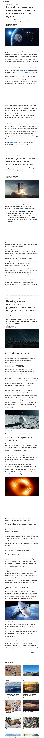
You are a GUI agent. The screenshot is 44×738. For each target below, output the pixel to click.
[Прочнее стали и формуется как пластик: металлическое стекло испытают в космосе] (31, 725)
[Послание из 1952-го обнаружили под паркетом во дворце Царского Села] (13, 673)
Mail (1, 737)
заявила (20, 51)
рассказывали (13, 142)
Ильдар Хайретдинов (13, 176)
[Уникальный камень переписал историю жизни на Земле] (31, 690)
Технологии (16, 4)
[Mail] (3, 1)
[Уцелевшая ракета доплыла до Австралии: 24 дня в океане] (13, 690)
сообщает (21, 208)
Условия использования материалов (24, 737)
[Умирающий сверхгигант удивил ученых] (31, 673)
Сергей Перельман (13, 24)
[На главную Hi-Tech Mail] (6, 1)
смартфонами (25, 72)
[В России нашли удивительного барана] (13, 725)
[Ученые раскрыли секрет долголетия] (13, 708)
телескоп (10, 356)
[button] (22, 37)
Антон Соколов (12, 326)
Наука (23, 155)
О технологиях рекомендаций (35, 737)
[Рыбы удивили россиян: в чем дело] (31, 708)
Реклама (9, 737)
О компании (5, 737)
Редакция (15, 737)
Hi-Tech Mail (18, 155)
